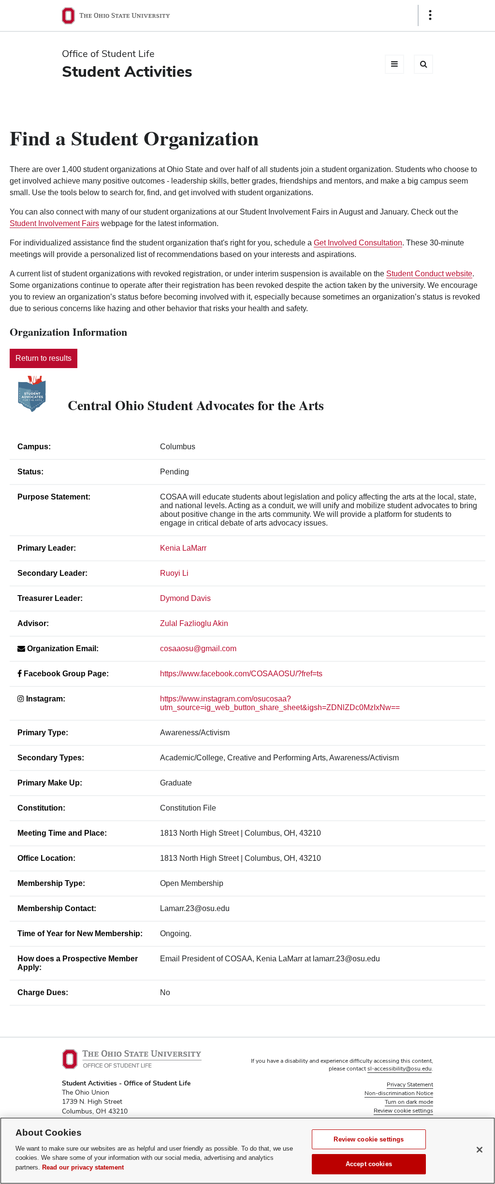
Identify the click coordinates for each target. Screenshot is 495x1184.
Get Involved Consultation (358, 243)
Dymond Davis (185, 598)
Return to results (43, 358)
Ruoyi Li (174, 573)
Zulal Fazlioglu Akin (194, 623)
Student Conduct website (429, 274)
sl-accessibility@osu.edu (399, 1068)
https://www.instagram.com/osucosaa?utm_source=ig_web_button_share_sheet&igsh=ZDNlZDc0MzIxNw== (280, 703)
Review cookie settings (369, 1139)
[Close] (479, 1149)
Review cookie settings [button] (403, 1110)
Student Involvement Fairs (54, 223)
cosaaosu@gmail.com (198, 648)
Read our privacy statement (83, 1167)
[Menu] (394, 64)
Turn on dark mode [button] (409, 1102)
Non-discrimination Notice (398, 1093)
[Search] (423, 64)
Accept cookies (369, 1164)
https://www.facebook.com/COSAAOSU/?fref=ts (241, 674)
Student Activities (127, 71)
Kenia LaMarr (183, 548)
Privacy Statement (410, 1084)
